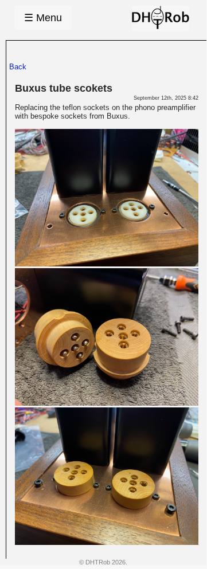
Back (17, 66)
